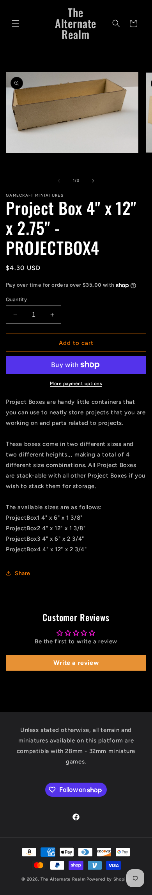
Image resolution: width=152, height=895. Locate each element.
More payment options (76, 383)
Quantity (16, 299)
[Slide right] (93, 180)
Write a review (76, 662)
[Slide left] (58, 180)
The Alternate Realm (63, 879)
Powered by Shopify (109, 879)
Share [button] (22, 573)
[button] (15, 23)
